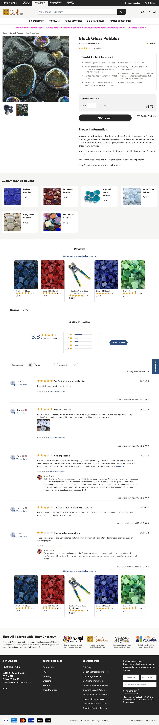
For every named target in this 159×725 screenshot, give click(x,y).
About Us (7, 688)
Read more (119, 466)
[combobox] (44, 365)
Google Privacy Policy (135, 699)
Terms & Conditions (136, 720)
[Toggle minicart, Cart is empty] (154, 12)
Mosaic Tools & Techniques (95, 685)
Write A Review (118, 342)
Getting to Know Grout (93, 680)
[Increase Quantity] (98, 103)
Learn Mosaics (133, 3)
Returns (46, 685)
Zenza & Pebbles (95, 21)
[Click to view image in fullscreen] (36, 69)
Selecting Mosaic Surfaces (95, 671)
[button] (26, 3)
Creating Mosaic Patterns (94, 690)
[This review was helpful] (141, 566)
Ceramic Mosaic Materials (95, 703)
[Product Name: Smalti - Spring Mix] (133, 281)
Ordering (47, 676)
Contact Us (48, 667)
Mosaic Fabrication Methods (96, 694)
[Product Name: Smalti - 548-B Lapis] (26, 281)
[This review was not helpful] (146, 399)
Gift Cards (152, 3)
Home (5, 33)
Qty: (84, 105)
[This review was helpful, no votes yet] (141, 399)
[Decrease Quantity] (98, 106)
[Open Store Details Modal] (17, 3)
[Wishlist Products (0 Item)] (148, 12)
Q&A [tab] (25, 309)
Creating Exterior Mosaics (95, 708)
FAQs (45, 671)
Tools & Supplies (73, 21)
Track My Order (50, 690)
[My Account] (142, 12)
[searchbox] (19, 365)
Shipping (47, 680)
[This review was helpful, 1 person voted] (141, 446)
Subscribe (131, 691)
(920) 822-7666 (11, 666)
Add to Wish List (148, 116)
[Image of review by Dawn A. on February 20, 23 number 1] (43, 425)
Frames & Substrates (120, 21)
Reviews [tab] (14, 309)
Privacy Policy (151, 720)
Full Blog (87, 667)
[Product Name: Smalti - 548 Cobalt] (106, 281)
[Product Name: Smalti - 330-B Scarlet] (53, 281)
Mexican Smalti (36, 21)
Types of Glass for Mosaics (95, 699)
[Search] (121, 12)
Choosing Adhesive (92, 676)
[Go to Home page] (13, 12)
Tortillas (54, 21)
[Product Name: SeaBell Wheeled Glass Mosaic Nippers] (79, 281)
